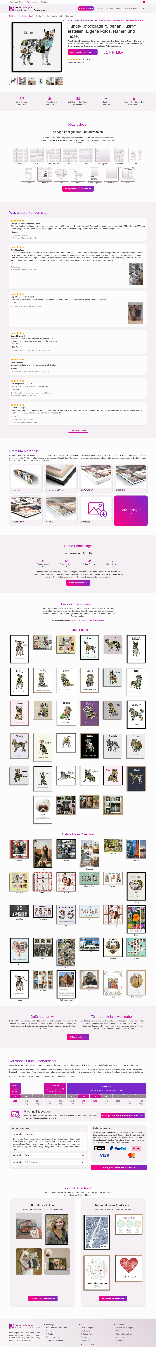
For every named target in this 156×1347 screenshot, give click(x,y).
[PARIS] (111, 174)
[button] (13, 81)
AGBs (118, 1331)
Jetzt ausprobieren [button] (76, 583)
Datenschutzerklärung (124, 1334)
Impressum (120, 1340)
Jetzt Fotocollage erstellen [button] (81, 52)
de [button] (138, 2)
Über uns (86, 1331)
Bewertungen (88, 1328)
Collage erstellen (86, 8)
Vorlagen (100, 8)
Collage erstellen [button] (76, 1037)
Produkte (51, 1334)
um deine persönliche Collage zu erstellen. (87, 620)
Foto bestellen (53, 1337)
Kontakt (86, 1340)
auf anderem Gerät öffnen (57, 1328)
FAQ (84, 1337)
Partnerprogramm (87, 1344)
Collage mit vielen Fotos (57, 1340)
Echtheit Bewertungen (124, 1328)
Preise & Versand (131, 8)
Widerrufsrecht (121, 1337)
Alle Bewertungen (79, 430)
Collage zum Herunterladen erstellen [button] (121, 1115)
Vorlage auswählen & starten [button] (76, 189)
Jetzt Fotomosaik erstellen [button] (42, 1298)
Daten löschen (88, 1334)
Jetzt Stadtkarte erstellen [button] (112, 1298)
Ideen (50, 1331)
